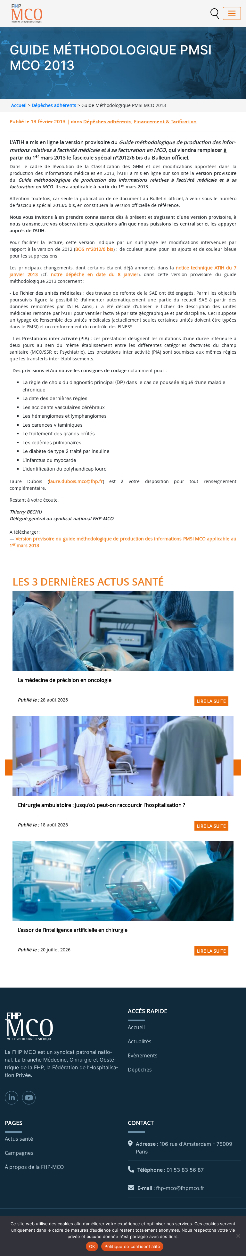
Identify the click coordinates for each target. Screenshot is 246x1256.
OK (92, 1246)
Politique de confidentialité (132, 1246)
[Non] (238, 1236)
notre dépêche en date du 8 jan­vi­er (95, 274)
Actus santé (19, 1138)
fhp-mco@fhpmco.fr (180, 1188)
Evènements (143, 1055)
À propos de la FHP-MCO (34, 1166)
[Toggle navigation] (232, 13)
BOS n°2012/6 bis (94, 249)
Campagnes (19, 1152)
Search (214, 13)
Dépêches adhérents (54, 105)
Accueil (19, 105)
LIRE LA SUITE (211, 701)
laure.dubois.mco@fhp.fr (76, 481)
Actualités (140, 1041)
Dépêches (140, 1069)
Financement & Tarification (165, 121)
